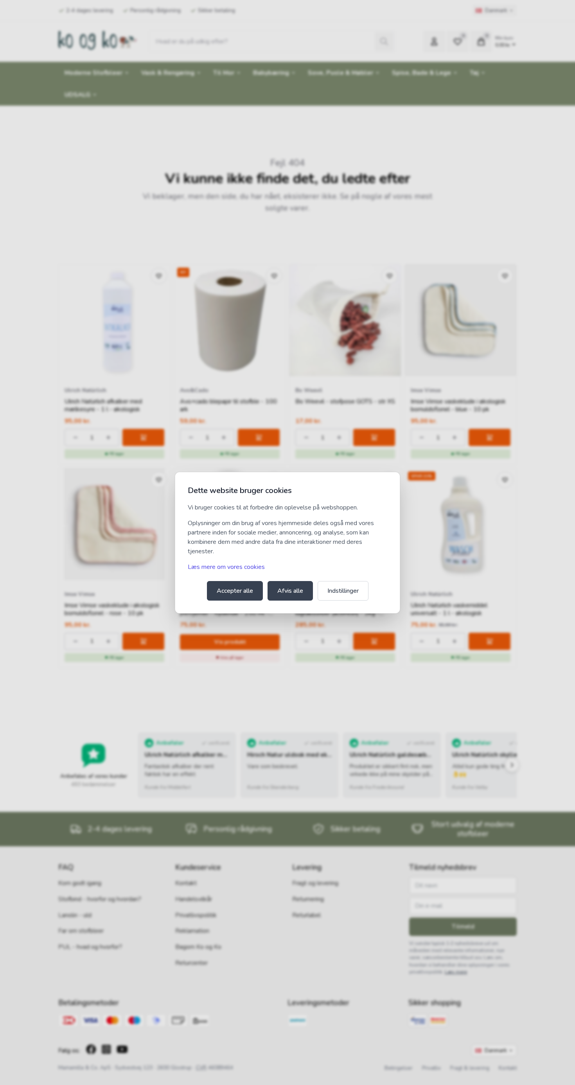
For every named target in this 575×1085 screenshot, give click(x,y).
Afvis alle (290, 591)
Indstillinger (343, 591)
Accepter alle (235, 591)
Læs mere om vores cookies (226, 567)
